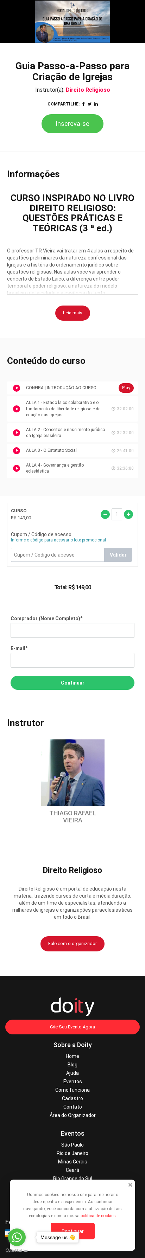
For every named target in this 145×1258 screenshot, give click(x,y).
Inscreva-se (72, 123)
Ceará (72, 1170)
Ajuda (72, 1073)
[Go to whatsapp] (17, 1237)
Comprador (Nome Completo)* (46, 618)
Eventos (72, 1081)
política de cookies (99, 1215)
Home (72, 1056)
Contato (72, 1107)
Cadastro (72, 1098)
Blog (72, 1064)
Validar (118, 555)
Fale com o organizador (72, 943)
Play (126, 387)
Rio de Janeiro (72, 1153)
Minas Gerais (72, 1161)
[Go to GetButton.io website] (17, 1251)
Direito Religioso (88, 89)
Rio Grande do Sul (72, 1178)
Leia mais (72, 312)
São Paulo (72, 1145)
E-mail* (19, 648)
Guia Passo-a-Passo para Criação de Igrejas (72, 71)
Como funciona (72, 1090)
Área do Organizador (73, 1115)
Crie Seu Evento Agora (72, 1026)
